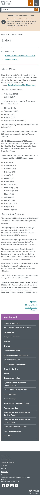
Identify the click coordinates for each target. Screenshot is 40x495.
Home (3, 34)
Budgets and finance (12, 337)
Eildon (6, 373)
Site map (4, 465)
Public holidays (10, 399)
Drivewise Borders (11, 369)
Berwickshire (9, 332)
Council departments (12, 360)
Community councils (12, 351)
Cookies (3, 468)
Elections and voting (12, 378)
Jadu (17, 481)
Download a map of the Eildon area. (21, 85)
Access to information (12, 323)
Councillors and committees (15, 364)
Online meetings (10, 394)
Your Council (11, 34)
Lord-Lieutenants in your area (15, 390)
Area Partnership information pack (17, 328)
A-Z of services (6, 459)
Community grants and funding (16, 355)
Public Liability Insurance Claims (16, 403)
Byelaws (7, 341)
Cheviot (7, 346)
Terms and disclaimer (8, 462)
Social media (5, 475)
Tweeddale (8, 436)
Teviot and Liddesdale (12, 431)
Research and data (11, 408)
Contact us (4, 456)
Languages (4, 471)
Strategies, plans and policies (15, 427)
